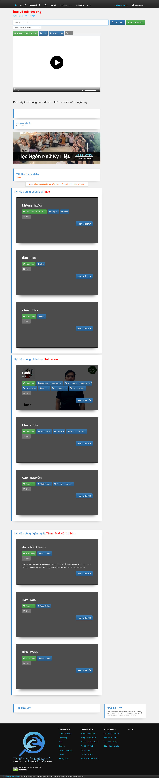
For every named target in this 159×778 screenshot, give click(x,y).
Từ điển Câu (86, 750)
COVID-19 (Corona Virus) (50, 383)
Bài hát (53, 5)
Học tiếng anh (65, 5)
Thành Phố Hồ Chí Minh (26, 33)
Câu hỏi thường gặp (111, 746)
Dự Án (61, 742)
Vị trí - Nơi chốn (77, 431)
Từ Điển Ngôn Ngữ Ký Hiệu (11, 776)
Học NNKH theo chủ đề (89, 742)
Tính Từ (45, 388)
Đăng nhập (138, 5)
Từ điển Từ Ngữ (87, 746)
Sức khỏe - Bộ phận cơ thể (79, 383)
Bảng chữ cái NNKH (88, 738)
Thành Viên (79, 5)
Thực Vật (60, 431)
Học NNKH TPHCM (111, 738)
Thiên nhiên (57, 33)
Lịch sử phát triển (65, 733)
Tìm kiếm (118, 22)
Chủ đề (23, 5)
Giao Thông (45, 553)
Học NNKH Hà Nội (110, 742)
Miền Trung (30, 316)
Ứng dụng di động (88, 733)
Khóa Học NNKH (121, 5)
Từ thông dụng (60, 388)
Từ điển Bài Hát (87, 754)
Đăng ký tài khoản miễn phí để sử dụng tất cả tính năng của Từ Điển (56, 184)
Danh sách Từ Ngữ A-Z (89, 758)
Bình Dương (30, 553)
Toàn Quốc (29, 264)
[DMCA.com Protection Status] (20, 770)
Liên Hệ (61, 754)
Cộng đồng (63, 738)
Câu (45, 5)
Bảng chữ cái (34, 5)
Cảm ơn (62, 746)
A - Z (89, 5)
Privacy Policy (64, 758)
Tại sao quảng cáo (65, 750)
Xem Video (83, 224)
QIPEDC (18, 177)
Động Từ (54, 212)
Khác (44, 33)
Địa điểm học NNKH (111, 733)
